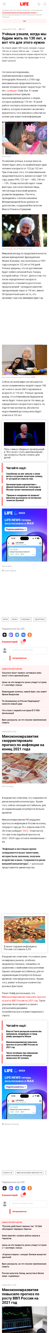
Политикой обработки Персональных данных (19, 12)
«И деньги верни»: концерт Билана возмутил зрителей (24, 1256)
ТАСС (26, 830)
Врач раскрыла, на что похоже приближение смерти (24, 721)
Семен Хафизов (10, 571)
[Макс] (10, 634)
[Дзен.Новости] (4, 634)
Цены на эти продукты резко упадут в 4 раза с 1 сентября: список (24, 683)
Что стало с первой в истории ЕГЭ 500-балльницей (21, 712)
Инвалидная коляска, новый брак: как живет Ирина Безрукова (24, 693)
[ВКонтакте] (23, 634)
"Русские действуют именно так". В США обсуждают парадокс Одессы (22, 1227)
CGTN (33, 377)
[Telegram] (17, 634)
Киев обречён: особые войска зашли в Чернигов (21, 1237)
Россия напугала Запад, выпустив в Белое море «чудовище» (23, 1274)
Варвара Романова (11, 1124)
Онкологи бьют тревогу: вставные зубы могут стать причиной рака (21, 674)
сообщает (12, 90)
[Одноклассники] (29, 634)
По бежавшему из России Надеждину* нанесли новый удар (21, 702)
